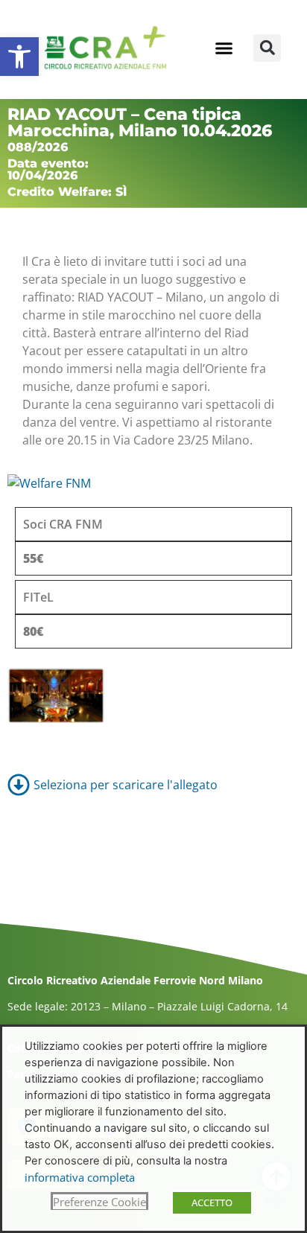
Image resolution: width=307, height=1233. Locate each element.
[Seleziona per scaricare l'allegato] (153, 785)
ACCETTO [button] (212, 1202)
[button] (19, 56)
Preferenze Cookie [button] (99, 1201)
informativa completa (80, 1177)
